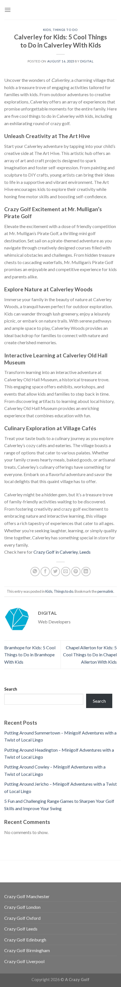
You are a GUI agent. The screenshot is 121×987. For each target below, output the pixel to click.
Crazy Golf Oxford (22, 918)
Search (10, 689)
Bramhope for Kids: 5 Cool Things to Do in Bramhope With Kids (29, 654)
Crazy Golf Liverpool (24, 961)
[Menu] (7, 10)
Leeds (85, 552)
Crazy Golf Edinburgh (25, 939)
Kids (47, 29)
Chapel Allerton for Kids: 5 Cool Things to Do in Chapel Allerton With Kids (90, 654)
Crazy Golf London (22, 907)
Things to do (65, 29)
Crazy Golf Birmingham (27, 950)
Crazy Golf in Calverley (55, 552)
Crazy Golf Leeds (20, 928)
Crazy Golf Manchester (27, 896)
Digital (86, 61)
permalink (105, 591)
